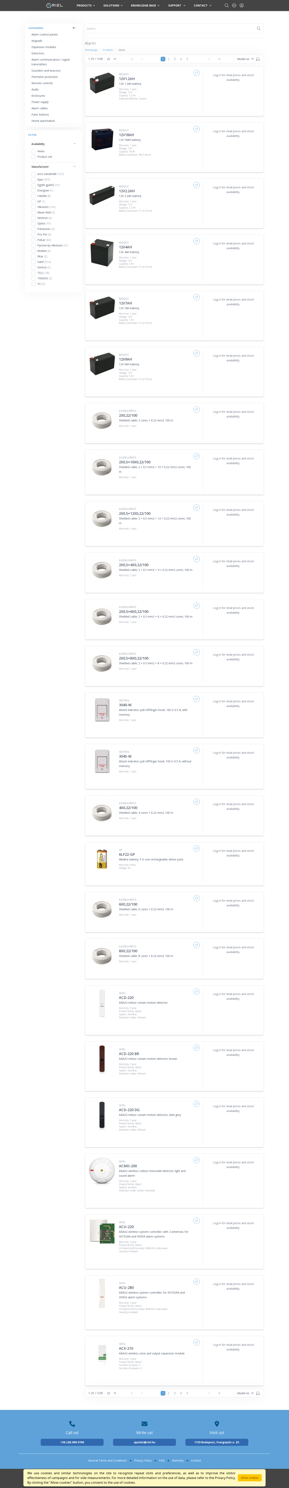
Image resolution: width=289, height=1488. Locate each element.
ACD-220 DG (129, 1109)
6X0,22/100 (128, 904)
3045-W (125, 756)
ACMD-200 (128, 1166)
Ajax (43, 179)
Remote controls (42, 83)
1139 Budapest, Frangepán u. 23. (217, 1442)
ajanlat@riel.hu (144, 1442)
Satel (44, 262)
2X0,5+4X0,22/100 (133, 564)
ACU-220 (126, 1226)
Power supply (40, 102)
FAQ (162, 1460)
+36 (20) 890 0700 (72, 1442)
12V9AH (125, 359)
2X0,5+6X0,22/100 (133, 611)
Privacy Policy (143, 1460)
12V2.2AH (127, 191)
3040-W (125, 705)
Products (84, 5)
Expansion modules (43, 47)
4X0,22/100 (128, 807)
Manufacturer (40, 167)
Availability (38, 144)
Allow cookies (250, 1478)
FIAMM (44, 196)
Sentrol (44, 267)
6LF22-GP (127, 854)
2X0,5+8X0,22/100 (133, 658)
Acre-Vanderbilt (50, 174)
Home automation (43, 121)
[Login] (242, 5)
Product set (44, 157)
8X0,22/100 (128, 951)
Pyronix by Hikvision (52, 245)
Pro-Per (44, 234)
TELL (43, 273)
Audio (35, 89)
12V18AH (126, 134)
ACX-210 (126, 1348)
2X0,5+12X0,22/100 (134, 513)
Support (174, 5)
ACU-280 (126, 1287)
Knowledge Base (143, 5)
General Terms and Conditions (107, 1460)
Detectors (37, 53)
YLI (41, 284)
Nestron (44, 218)
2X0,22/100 (128, 415)
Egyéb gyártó (48, 185)
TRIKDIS (44, 278)
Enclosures (38, 95)
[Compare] (196, 73)
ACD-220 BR (129, 1053)
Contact (201, 5)
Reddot (44, 251)
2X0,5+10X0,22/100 (134, 462)
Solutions (111, 5)
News (41, 151)
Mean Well (46, 212)
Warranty (178, 1460)
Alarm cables (39, 108)
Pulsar (44, 240)
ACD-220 (126, 997)
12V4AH (125, 247)
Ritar (42, 256)
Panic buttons (40, 114)
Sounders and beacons (46, 70)
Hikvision (46, 207)
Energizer (45, 190)
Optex (44, 223)
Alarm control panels (44, 34)
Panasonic (46, 229)
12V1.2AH (127, 78)
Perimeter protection (44, 77)
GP (41, 201)
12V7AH (125, 303)
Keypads (36, 41)
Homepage (91, 50)
